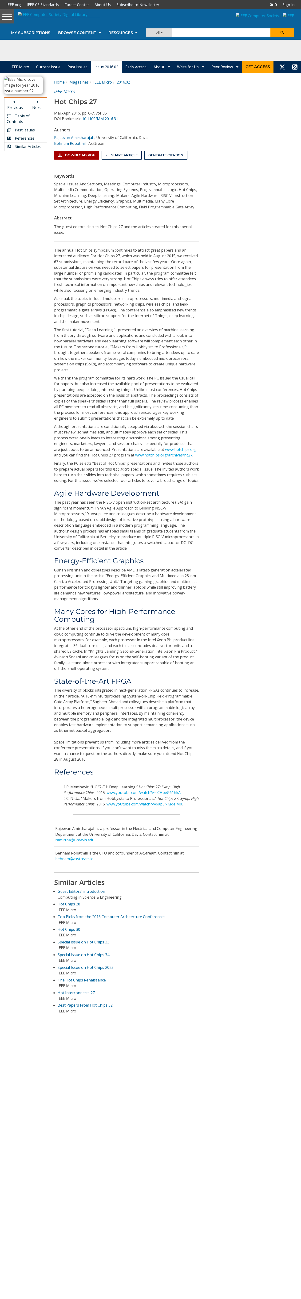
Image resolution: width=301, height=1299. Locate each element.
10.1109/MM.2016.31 (100, 118)
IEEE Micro (20, 66)
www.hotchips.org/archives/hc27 (163, 455)
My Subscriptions (30, 33)
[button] (273, 4)
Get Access (258, 67)
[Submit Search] (282, 32)
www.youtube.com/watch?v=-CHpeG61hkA (144, 792)
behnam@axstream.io (74, 858)
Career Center (76, 4)
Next (36, 107)
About (159, 66)
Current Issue (48, 66)
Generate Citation (165, 155)
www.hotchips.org (181, 449)
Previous (15, 107)
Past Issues (77, 66)
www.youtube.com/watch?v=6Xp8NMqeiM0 (144, 804)
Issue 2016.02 (106, 66)
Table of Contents (18, 118)
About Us (103, 4)
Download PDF (79, 155)
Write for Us (188, 66)
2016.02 (123, 82)
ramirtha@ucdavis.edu (74, 840)
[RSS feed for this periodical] (295, 67)
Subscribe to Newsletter (137, 4)
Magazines (79, 82)
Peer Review (222, 66)
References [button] (24, 138)
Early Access (136, 66)
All (158, 32)
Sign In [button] (288, 4)
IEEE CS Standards (43, 4)
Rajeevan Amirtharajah (74, 137)
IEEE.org (13, 4)
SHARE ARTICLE (124, 155)
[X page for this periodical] (282, 67)
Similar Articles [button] (27, 146)
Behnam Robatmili (70, 143)
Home (59, 82)
